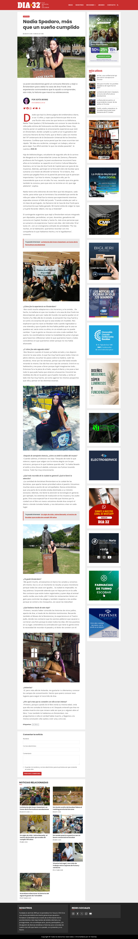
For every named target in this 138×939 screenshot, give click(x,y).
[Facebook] (27, 108)
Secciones (90, 5)
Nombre (26, 739)
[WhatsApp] (30, 108)
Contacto (111, 5)
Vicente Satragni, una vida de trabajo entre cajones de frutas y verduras (68, 852)
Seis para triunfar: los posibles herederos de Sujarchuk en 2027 (107, 86)
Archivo (101, 5)
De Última (26, 16)
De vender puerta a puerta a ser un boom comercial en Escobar (68, 824)
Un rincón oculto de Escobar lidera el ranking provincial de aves (68, 796)
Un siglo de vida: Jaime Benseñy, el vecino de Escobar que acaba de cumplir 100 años (35, 824)
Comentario (27, 753)
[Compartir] (39, 108)
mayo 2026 (57, 812)
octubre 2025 (58, 870)
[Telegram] (33, 108)
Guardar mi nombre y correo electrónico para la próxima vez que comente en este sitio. (51, 768)
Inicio (70, 5)
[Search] (117, 5)
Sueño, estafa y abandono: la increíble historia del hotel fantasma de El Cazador (107, 110)
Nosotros (79, 5)
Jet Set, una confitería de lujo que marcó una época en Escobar (107, 77)
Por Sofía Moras (40, 99)
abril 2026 (24, 842)
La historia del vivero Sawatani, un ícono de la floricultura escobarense (35, 796)
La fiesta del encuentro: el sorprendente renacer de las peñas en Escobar (107, 102)
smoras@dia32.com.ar (38, 102)
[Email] (36, 108)
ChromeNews (80, 937)
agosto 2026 (25, 812)
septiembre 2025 (26, 898)
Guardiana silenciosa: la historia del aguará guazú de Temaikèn (35, 882)
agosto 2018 (28, 34)
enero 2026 (57, 840)
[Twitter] (24, 108)
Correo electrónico (29, 746)
